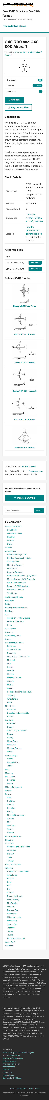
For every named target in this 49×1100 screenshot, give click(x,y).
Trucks (10, 935)
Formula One (12, 910)
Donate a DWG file (26, 498)
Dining (10, 737)
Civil (7, 614)
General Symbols (14, 572)
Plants (10, 759)
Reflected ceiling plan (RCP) (19, 692)
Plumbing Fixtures (13, 836)
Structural (9, 843)
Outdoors (11, 825)
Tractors (11, 928)
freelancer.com (9, 1067)
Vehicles (8, 55)
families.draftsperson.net (13, 1058)
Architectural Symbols (17, 554)
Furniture (9, 720)
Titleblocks (12, 593)
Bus (9, 885)
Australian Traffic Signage (18, 618)
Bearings (11, 780)
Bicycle (10, 878)
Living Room (12, 741)
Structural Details (13, 864)
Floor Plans (10, 706)
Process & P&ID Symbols (18, 586)
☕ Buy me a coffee (18, 107)
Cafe (9, 797)
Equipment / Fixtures (14, 643)
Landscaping (10, 755)
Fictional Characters (16, 815)
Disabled (11, 808)
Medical (10, 674)
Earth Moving (13, 899)
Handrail (11, 537)
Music (9, 685)
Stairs (9, 544)
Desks (10, 734)
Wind (9, 702)
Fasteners (11, 850)
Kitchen (10, 667)
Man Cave (11, 744)
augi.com (6, 1069)
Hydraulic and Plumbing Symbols (21, 575)
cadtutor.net (8, 1072)
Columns (9, 632)
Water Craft (10, 942)
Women (10, 832)
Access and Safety (13, 526)
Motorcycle (12, 921)
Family (10, 811)
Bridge (8, 604)
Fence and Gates (14, 533)
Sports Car (12, 924)
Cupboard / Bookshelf (17, 730)
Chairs (10, 727)
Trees (9, 766)
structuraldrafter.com (11, 1064)
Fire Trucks (12, 903)
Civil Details (10, 628)
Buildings (9, 611)
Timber (10, 861)
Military (10, 681)
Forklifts (10, 906)
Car (8, 889)
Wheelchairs (12, 699)
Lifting (10, 783)
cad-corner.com (9, 1061)
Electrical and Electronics (18, 656)
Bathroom (11, 646)
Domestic (11, 653)
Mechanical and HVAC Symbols (21, 579)
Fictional (11, 660)
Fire (9, 663)
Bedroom (11, 723)
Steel (9, 857)
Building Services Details (16, 607)
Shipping (11, 695)
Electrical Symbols (15, 565)
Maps (7, 769)
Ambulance (12, 875)
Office (9, 688)
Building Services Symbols (19, 558)
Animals (8, 547)
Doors (8, 639)
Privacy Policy (34, 1088)
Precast (10, 854)
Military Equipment (13, 787)
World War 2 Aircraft (16, 938)
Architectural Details (14, 597)
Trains (10, 931)
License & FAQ (21, 1088)
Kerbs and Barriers (15, 621)
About (12, 1088)
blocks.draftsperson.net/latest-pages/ (18, 1052)
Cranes (10, 892)
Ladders (10, 540)
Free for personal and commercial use (34, 230)
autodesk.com (8, 1075)
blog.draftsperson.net (11, 1055)
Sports (10, 829)
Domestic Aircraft (22, 52)
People (8, 794)
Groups (10, 818)
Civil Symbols (13, 561)
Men (9, 822)
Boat (9, 882)
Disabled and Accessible (18, 713)
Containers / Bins (12, 636)
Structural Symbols (15, 589)
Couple (10, 804)
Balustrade (12, 530)
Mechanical (10, 776)
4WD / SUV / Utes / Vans (18, 871)
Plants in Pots (13, 762)
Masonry (9, 773)
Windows (9, 945)
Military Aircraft (36, 52)
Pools (9, 625)
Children (11, 801)
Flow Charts (12, 568)
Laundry (10, 670)
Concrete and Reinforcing (18, 847)
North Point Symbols (16, 582)
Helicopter (11, 913)
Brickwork (9, 600)
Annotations (10, 551)
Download (14, 99)
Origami (8, 790)
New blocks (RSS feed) (12, 1078)
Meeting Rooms (14, 678)
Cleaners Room (14, 649)
